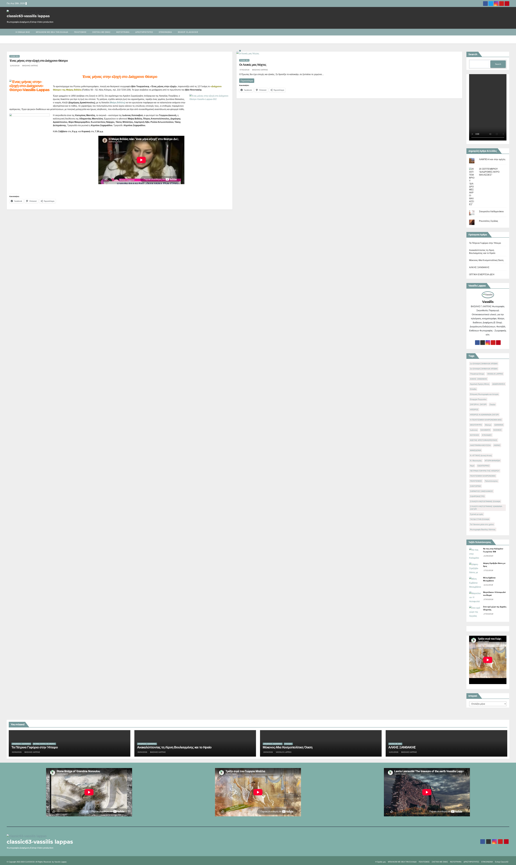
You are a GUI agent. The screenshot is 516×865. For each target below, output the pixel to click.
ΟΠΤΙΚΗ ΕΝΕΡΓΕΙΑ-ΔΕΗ (481, 274)
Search (472, 54)
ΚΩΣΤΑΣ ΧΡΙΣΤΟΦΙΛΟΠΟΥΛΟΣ (483, 440)
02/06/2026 (17, 752)
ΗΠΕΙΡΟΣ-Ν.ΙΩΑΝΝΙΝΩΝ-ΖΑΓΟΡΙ (484, 415)
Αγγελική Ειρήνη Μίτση (479, 384)
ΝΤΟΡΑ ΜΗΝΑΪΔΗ (492, 460)
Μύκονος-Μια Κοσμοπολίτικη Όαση (486, 260)
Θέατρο (488, 425)
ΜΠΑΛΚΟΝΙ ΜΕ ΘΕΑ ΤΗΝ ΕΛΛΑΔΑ (52, 32)
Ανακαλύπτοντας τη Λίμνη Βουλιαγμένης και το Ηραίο (174, 747)
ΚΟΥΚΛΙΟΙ (474, 435)
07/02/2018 (245, 70)
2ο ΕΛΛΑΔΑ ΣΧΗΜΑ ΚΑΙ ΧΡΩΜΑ (483, 369)
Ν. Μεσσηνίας (476, 460)
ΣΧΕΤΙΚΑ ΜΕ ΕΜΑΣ (101, 32)
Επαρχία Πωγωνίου (478, 399)
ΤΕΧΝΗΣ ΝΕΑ (14, 56)
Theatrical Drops (477, 374)
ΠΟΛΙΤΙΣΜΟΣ (80, 32)
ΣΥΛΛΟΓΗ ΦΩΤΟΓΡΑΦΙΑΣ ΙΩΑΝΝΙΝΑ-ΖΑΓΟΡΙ (486, 507)
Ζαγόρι (492, 404)
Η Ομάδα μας (23, 32)
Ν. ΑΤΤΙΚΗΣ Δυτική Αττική (481, 455)
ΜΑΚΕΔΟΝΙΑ (475, 450)
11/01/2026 (394, 752)
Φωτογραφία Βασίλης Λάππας (482, 529)
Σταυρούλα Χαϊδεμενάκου (491, 211)
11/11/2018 (488, 585)
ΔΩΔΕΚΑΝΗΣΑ (498, 384)
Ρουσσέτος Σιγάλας (488, 221)
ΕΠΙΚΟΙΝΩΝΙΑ (165, 32)
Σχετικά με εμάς (476, 514)
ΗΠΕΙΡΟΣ (474, 409)
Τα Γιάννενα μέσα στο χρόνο (482, 524)
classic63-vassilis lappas (28, 16)
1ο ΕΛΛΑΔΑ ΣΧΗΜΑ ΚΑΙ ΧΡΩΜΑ (483, 364)
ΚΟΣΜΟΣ (497, 430)
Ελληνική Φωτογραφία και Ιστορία (484, 394)
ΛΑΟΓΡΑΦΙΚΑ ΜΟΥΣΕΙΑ (480, 445)
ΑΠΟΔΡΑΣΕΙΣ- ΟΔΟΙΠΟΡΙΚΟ (21, 744)
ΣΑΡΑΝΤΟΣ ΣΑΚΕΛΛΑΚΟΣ (481, 491)
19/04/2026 (268, 752)
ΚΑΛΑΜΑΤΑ (485, 430)
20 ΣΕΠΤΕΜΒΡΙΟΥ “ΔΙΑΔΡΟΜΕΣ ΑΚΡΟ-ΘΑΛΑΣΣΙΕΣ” (489, 172)
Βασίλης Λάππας (30, 66)
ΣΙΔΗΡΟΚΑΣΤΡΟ (477, 496)
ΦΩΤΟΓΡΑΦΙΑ (122, 32)
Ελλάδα (473, 389)
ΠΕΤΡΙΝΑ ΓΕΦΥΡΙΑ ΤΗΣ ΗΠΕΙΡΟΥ (484, 471)
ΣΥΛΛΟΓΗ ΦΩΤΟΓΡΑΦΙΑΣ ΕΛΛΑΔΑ (485, 501)
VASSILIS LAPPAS (495, 374)
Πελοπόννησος (491, 481)
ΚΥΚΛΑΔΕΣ (487, 435)
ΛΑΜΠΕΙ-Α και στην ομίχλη (492, 159)
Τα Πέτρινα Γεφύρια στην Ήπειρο (485, 243)
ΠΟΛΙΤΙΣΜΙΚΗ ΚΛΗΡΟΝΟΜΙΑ (482, 476)
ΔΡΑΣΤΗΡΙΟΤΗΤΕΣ (144, 32)
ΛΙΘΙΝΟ (497, 445)
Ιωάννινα (473, 430)
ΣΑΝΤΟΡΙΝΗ (475, 486)
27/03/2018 (488, 599)
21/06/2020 (488, 556)
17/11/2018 (488, 570)
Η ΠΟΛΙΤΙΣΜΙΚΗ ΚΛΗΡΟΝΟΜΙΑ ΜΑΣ (486, 420)
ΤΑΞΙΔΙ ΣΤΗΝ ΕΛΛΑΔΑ (479, 519)
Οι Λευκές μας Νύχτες (252, 64)
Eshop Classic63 (188, 32)
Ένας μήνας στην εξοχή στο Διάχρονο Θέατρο (38, 60)
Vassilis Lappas (60, 862)
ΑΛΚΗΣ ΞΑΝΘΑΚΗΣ (479, 267)
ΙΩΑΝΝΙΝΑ (498, 425)
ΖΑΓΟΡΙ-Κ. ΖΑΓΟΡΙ (478, 404)
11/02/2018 (15, 66)
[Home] (10, 30)
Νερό (472, 466)
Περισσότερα (247, 81)
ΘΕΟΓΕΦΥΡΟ (476, 425)
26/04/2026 (143, 752)
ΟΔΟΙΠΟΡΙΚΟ (483, 466)
